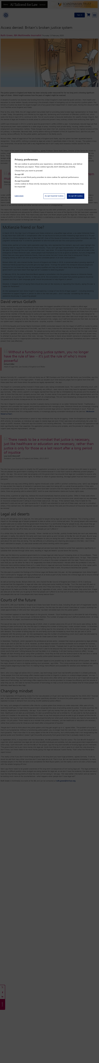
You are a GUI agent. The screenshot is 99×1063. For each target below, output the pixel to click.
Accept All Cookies (76, 196)
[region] (49, 178)
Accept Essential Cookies (54, 196)
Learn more (19, 196)
